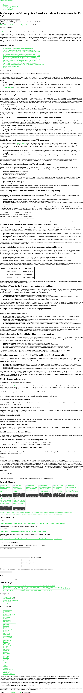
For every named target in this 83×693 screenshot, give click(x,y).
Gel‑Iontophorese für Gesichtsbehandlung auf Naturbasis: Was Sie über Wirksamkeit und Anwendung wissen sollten (33, 589)
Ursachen (5, 666)
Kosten (5, 639)
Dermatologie (6, 617)
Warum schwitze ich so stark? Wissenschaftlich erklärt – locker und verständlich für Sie (25, 586)
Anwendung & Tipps (8, 7)
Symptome (6, 662)
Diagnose (5, 618)
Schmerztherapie (7, 653)
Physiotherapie (29, 514)
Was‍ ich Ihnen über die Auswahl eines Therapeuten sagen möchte (20, 63)
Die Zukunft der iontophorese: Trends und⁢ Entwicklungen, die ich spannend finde (24, 64)
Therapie (45, 514)
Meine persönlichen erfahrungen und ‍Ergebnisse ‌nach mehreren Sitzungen (22, 59)
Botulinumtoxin (7, 615)
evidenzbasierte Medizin (9, 623)
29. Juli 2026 (51, 586)
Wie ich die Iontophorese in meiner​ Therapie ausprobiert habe (19, 50)
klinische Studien (7, 636)
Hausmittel (6, 627)
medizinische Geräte (9, 514)
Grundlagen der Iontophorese (10, 6)
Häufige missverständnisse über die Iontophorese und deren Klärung (20, 57)
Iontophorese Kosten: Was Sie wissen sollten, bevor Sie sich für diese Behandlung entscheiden (31, 539)
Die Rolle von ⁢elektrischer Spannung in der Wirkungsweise (18, 53)
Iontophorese (5, 31)
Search (17, 20)
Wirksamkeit (6, 671)
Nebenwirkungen (7, 645)
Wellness (5, 668)
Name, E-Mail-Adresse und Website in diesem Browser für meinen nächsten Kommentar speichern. (27, 569)
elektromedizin (27, 512)
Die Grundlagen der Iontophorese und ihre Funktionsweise (18, 48)
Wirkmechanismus (8, 669)
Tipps (4, 665)
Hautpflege (56, 512)
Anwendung (6, 611)
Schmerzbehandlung (38, 514)
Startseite (5, 5)
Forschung (6, 624)
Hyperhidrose (6, 601)
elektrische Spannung (21, 143)
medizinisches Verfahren (18, 386)
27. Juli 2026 (50, 590)
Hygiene (5, 631)
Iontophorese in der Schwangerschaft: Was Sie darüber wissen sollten (23, 531)
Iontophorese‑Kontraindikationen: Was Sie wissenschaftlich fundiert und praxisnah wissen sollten (32, 523)
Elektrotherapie (35, 512)
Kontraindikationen (8, 637)
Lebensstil (5, 642)
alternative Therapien (12, 24)
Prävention (6, 650)
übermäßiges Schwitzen (9, 674)
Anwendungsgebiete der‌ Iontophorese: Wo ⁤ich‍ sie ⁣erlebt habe (19, 54)
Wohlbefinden (6, 672)
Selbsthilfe (6, 658)
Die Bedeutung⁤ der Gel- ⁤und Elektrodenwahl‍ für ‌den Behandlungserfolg (21, 56)
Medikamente (6, 643)
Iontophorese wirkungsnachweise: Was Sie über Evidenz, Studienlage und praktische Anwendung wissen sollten (32, 587)
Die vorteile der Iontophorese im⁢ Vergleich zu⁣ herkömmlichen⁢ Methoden (21, 51)
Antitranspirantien (7, 610)
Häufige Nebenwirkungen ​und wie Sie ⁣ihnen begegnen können (19, 61)
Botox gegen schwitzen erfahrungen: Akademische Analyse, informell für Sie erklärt (24, 590)
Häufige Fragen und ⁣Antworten (11, 66)
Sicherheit (5, 659)
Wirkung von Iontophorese (55, 514)
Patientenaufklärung (8, 646)
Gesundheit (42, 512)
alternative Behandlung (6, 512)
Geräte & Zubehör (8, 9)
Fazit (4, 67)
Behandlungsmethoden (18, 512)
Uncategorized (7, 603)
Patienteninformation (20, 514)
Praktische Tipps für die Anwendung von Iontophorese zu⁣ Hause (19, 60)
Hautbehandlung (49, 512)
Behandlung (6, 612)
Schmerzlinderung (8, 87)
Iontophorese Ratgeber (15, 692)
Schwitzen (6, 656)
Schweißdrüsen (7, 655)
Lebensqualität (7, 640)
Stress (4, 661)
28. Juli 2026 (66, 589)
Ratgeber (5, 652)
